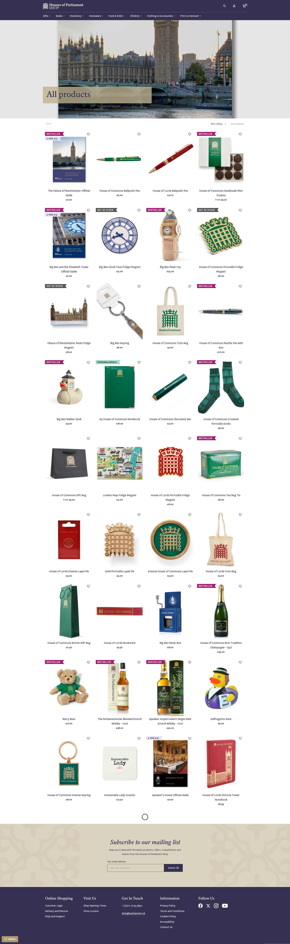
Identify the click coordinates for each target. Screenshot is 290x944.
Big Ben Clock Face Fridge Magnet (119, 267)
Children (134, 16)
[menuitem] (48, 16)
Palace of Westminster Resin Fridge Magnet (69, 345)
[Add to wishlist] (286, 4)
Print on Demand (189, 16)
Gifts (45, 16)
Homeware (95, 16)
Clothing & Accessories (160, 16)
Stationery (76, 16)
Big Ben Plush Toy (170, 267)
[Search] (225, 6)
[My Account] (234, 6)
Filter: (49, 123)
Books (59, 16)
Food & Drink (115, 16)
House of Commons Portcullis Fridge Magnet (221, 269)
